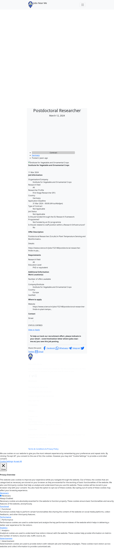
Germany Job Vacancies (38, 387)
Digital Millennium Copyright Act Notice (44, 424)
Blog (30, 419)
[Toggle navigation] (82, 5)
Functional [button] (4, 506)
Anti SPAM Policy (35, 421)
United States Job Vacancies (40, 391)
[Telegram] (36, 376)
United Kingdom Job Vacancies (41, 396)
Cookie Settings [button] (6, 461)
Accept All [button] (18, 461)
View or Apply (34, 330)
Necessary (6, 496)
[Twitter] (33, 376)
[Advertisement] (57, 134)
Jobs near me (33, 400)
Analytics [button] (3, 528)
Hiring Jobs (33, 405)
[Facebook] (29, 376)
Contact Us (33, 416)
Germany (36, 155)
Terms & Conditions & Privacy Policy (43, 449)
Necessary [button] (4, 493)
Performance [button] (5, 517)
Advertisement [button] (6, 538)
